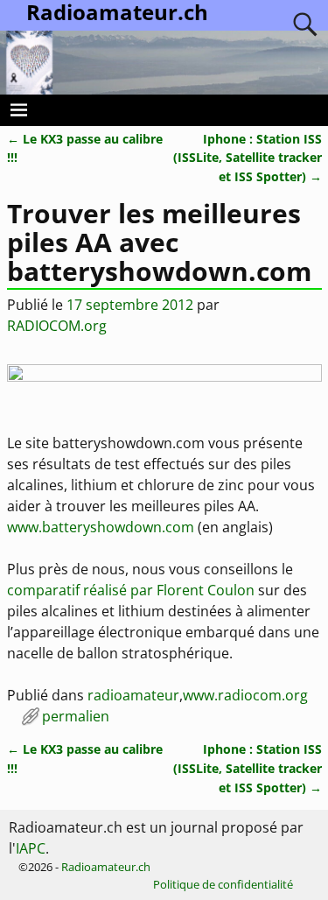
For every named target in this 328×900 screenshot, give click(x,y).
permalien (75, 716)
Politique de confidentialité (223, 884)
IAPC (30, 848)
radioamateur (133, 695)
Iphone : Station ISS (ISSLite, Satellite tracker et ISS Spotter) (247, 157)
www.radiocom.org (245, 695)
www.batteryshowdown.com (100, 527)
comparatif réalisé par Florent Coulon (131, 590)
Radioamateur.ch (105, 867)
